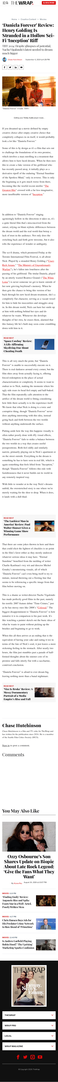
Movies (43, 19)
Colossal (42, 607)
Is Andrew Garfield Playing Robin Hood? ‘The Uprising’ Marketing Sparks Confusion (18, 944)
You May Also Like (20, 811)
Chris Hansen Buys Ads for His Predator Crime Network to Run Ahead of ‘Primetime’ (18, 923)
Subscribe (49, 3)
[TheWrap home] (22, 3)
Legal (8, 1036)
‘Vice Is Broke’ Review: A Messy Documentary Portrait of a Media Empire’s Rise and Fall (18, 694)
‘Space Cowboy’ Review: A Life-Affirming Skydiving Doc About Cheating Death (18, 346)
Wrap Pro (10, 1025)
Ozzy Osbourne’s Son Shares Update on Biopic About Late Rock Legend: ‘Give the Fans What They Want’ (29, 866)
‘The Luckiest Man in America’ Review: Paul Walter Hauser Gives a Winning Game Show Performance (17, 527)
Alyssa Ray (18, 883)
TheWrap (10, 1015)
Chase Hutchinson (15, 60)
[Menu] (5, 3)
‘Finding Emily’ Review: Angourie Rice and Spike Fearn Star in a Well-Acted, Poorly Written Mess (17, 902)
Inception (37, 194)
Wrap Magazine (14, 1046)
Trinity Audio (29, 118)
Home (14, 19)
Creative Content (28, 19)
